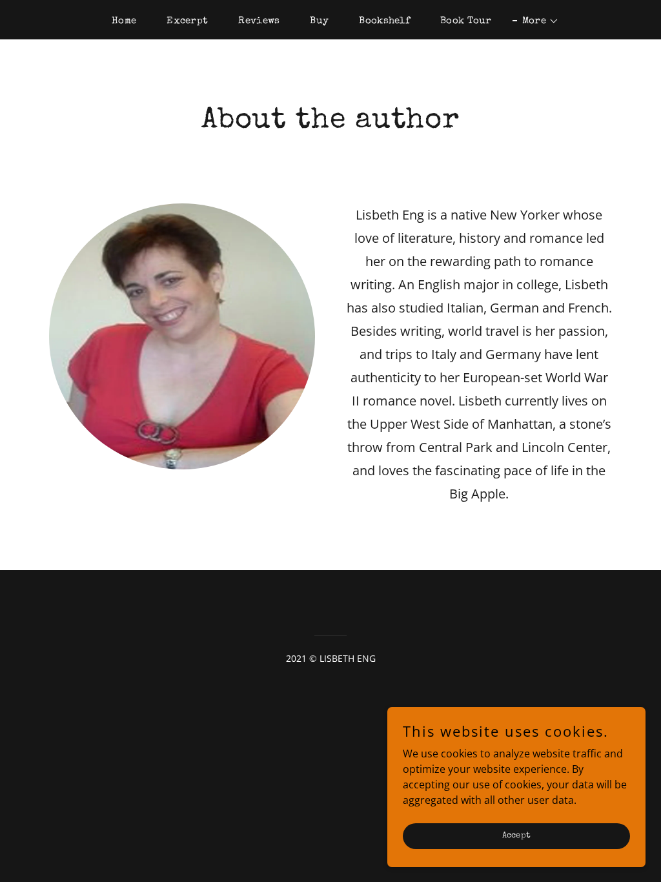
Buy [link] (319, 21)
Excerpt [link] (187, 21)
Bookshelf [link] (384, 21)
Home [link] (124, 21)
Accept (516, 836)
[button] (536, 21)
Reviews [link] (259, 21)
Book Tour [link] (466, 21)
